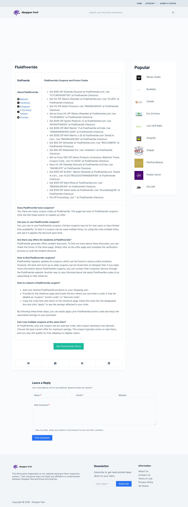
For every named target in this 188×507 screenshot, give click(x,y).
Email (79, 395)
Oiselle (150, 101)
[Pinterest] (82, 363)
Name (37, 395)
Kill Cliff (151, 186)
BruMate (151, 89)
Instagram (25, 106)
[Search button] (173, 12)
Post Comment (42, 437)
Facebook (25, 102)
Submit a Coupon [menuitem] (168, 3)
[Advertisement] (94, 38)
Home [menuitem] (139, 3)
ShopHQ (151, 138)
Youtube (24, 117)
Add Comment (42, 405)
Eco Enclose (153, 113)
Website (24, 99)
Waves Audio (154, 77)
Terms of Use (145, 478)
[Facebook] (28, 363)
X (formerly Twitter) (25, 112)
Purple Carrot (154, 174)
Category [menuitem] (150, 3)
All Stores (143, 485)
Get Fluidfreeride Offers (68, 346)
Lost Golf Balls (154, 125)
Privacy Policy (145, 482)
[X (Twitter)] (55, 363)
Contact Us (144, 475)
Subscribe (124, 483)
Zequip (150, 150)
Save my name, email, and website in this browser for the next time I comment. (70, 430)
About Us (143, 471)
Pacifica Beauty (155, 162)
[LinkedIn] (109, 363)
